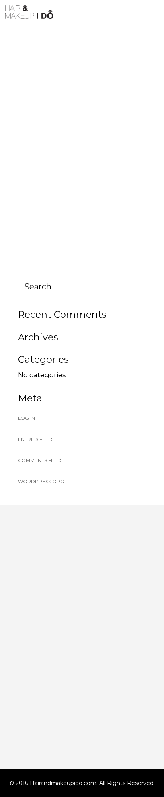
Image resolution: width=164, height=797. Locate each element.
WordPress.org (41, 481)
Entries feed (35, 439)
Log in (26, 418)
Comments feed (39, 460)
